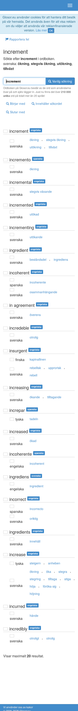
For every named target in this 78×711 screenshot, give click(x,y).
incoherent (37, 463)
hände (34, 615)
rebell (33, 375)
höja (33, 586)
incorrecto (36, 509)
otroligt (34, 638)
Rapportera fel (18, 39)
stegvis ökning (56, 140)
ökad (33, 441)
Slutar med (17, 112)
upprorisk (54, 368)
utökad (34, 214)
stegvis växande (41, 191)
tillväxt (53, 147)
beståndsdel (38, 259)
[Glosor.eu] (11, 5)
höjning (35, 593)
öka (48, 571)
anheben (54, 563)
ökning (34, 140)
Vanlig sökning (61, 81)
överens (35, 315)
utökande (36, 237)
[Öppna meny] (70, 5)
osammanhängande (43, 292)
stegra (62, 571)
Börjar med (17, 103)
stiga (67, 579)
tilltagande (54, 397)
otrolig (34, 337)
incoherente (38, 282)
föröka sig (49, 586)
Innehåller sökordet (48, 103)
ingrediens (61, 259)
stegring (35, 579)
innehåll (35, 541)
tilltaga (52, 579)
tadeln (34, 419)
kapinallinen (38, 359)
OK (51, 30)
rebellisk (35, 368)
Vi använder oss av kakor (18, 707)
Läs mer (41, 30)
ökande (35, 397)
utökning (35, 147)
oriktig (34, 518)
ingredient (36, 486)
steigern (35, 563)
